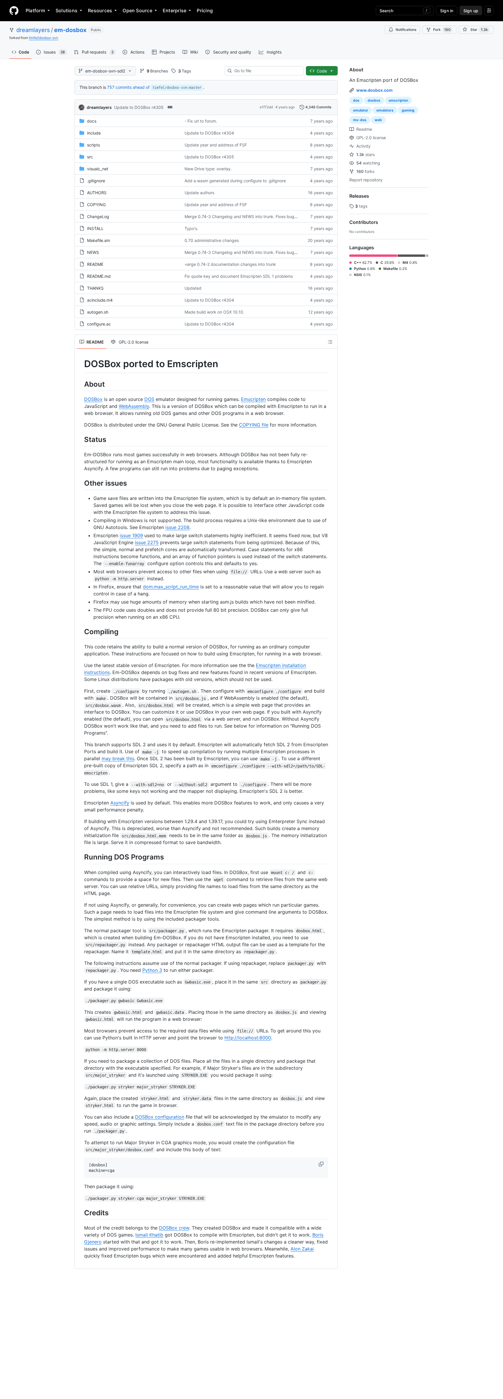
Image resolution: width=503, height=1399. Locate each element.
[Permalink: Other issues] (80, 483)
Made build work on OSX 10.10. (214, 311)
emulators (385, 110)
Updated (193, 288)
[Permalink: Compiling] (80, 631)
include (94, 132)
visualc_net (97, 168)
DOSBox (93, 399)
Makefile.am (98, 240)
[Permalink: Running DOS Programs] (80, 857)
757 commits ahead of (128, 87)
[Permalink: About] (80, 384)
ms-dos (359, 120)
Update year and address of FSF (216, 144)
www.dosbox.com (374, 90)
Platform (35, 10)
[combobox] (266, 70)
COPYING (96, 204)
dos (356, 100)
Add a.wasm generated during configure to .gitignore (235, 180)
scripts (93, 144)
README (95, 264)
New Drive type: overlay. (208, 168)
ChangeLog (98, 216)
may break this (118, 758)
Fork (442, 29)
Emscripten (253, 399)
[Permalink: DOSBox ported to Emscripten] (80, 364)
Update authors (199, 192)
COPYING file (253, 425)
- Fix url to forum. (201, 121)
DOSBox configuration (159, 1117)
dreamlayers (33, 29)
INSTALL (95, 228)
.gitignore (96, 180)
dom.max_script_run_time (171, 587)
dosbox (374, 100)
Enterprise (174, 10)
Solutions (66, 10)
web (378, 120)
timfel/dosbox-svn (43, 38)
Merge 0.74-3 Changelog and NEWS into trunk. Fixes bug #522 (245, 216)
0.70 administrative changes (212, 240)
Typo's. (191, 228)
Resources (100, 10)
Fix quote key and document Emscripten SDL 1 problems (239, 276)
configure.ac (99, 323)
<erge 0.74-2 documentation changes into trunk (230, 264)
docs (91, 121)
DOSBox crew (174, 1228)
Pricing (205, 10)
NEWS (93, 252)
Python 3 (152, 970)
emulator (360, 110)
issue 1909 (131, 535)
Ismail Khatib (149, 1235)
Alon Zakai (302, 1249)
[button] (322, 1164)
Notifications (406, 29)
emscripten (398, 100)
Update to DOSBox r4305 (139, 107)
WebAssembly (134, 406)
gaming (408, 110)
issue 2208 (177, 527)
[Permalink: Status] (80, 439)
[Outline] (330, 341)
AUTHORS (97, 192)
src (90, 156)
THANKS (95, 288)
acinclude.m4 (100, 300)
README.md (99, 276)
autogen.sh (97, 311)
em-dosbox (70, 29)
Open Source (137, 10)
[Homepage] (14, 10)
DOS (149, 399)
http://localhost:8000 (247, 1038)
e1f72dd (266, 107)
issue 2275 (147, 542)
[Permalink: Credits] (80, 1213)
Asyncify (119, 803)
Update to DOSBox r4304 (209, 132)
